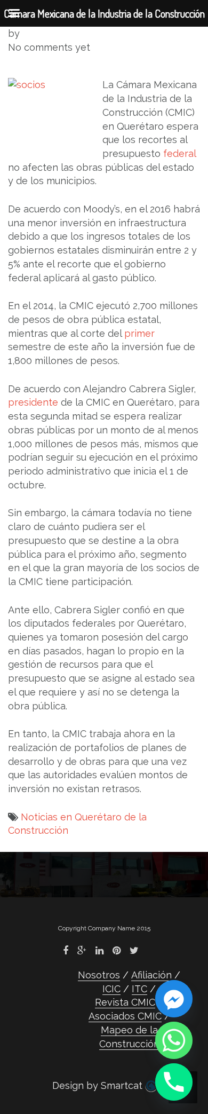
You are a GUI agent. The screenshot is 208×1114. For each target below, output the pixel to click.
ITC (139, 988)
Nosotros (99, 975)
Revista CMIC (125, 1002)
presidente (33, 402)
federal (179, 153)
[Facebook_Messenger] (174, 998)
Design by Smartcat (98, 1085)
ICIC (111, 988)
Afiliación (151, 975)
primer (139, 333)
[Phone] (174, 1082)
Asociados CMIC (125, 1016)
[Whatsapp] (174, 1040)
